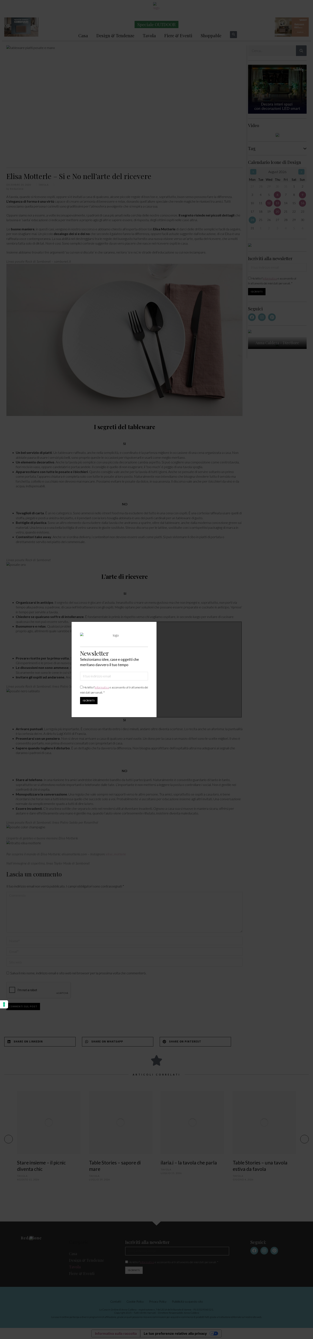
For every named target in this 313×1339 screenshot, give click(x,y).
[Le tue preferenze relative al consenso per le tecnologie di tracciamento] (4, 1004)
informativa (102, 687)
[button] (235, 628)
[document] (156, 669)
